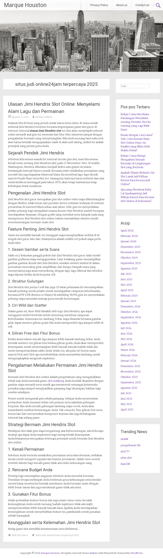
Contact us (142, 5)
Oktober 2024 (129, 311)
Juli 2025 (126, 273)
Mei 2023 (126, 404)
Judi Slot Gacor (20, 535)
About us (121, 5)
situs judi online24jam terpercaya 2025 (57, 535)
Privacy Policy (99, 5)
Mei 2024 (126, 339)
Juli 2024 (126, 328)
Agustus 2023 (129, 387)
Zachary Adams (43, 116)
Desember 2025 (130, 246)
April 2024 (127, 344)
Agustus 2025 (129, 268)
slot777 (125, 451)
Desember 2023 (130, 366)
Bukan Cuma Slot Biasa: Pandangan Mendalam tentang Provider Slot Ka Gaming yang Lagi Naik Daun (136, 122)
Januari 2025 (128, 301)
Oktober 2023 (129, 377)
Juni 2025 (126, 279)
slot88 (124, 439)
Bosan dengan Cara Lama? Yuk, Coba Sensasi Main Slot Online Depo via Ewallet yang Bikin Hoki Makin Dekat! (137, 142)
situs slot (126, 457)
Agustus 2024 (129, 322)
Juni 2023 (126, 398)
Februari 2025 (129, 295)
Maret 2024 (128, 349)
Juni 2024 (126, 333)
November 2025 (131, 252)
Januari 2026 (128, 241)
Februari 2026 (129, 236)
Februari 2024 (129, 355)
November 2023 (131, 371)
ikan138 (125, 463)
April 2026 (127, 230)
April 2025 (127, 290)
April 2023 (127, 409)
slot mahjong (56, 380)
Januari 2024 (128, 360)
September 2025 (131, 263)
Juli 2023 (126, 393)
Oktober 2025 (129, 257)
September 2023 (131, 382)
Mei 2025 (126, 284)
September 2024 (131, 317)
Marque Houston (25, 5)
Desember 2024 (130, 306)
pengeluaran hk (130, 445)
